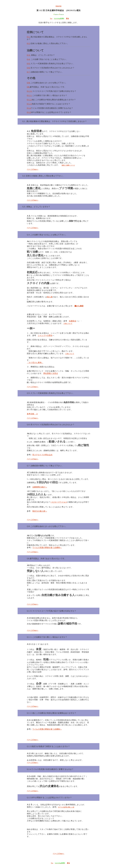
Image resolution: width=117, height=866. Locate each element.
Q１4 (29, 108)
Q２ (28, 43)
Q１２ (29, 100)
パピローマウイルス (59, 502)
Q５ (28, 64)
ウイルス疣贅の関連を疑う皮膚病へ (47, 548)
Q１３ (29, 104)
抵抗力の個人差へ (39, 511)
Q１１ (29, 95)
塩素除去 (72, 321)
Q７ (28, 72)
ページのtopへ (32, 169)
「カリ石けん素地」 (35, 363)
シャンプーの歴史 (45, 335)
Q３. (29, 55)
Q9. (28, 87)
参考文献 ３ (32, 414)
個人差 (49, 297)
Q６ (28, 68)
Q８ (28, 83)
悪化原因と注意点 (50, 373)
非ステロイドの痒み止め (42, 455)
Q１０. (29, 91)
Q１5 (29, 112)
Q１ (28, 37)
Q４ (28, 59)
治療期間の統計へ (39, 487)
